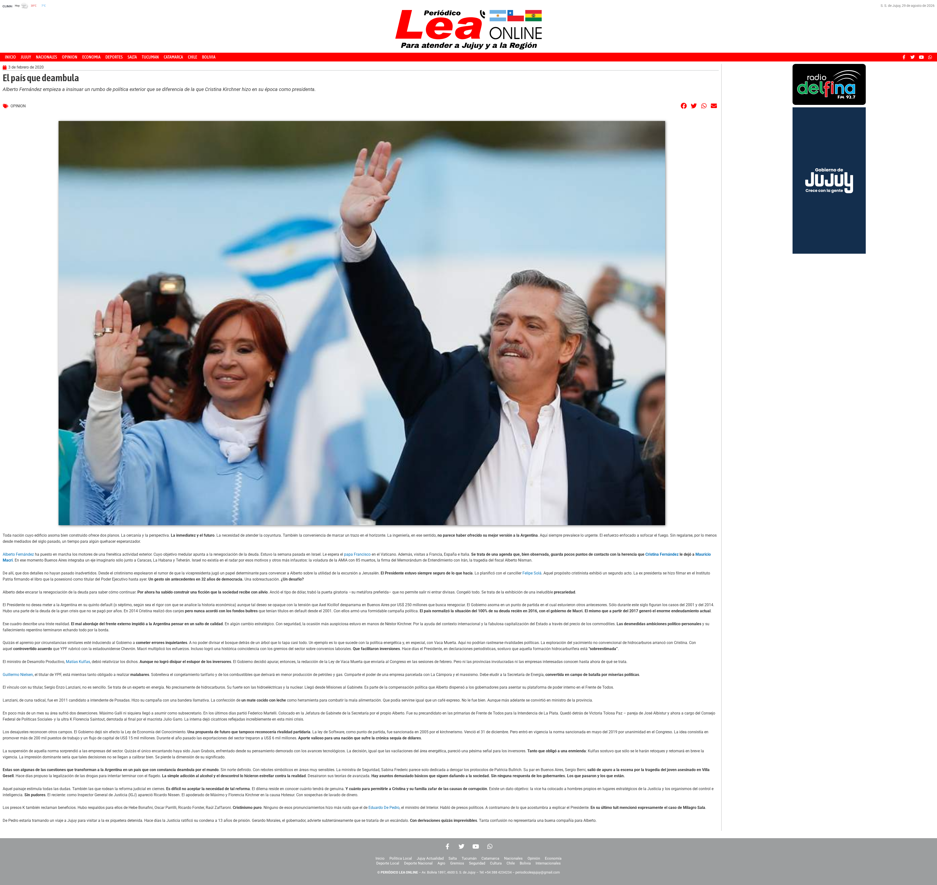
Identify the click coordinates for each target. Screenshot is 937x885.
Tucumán (469, 858)
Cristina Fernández (662, 554)
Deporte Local (387, 863)
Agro (441, 863)
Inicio (380, 858)
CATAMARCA (173, 57)
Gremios (457, 863)
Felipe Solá (531, 573)
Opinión (534, 858)
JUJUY (26, 57)
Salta (452, 858)
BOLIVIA (208, 57)
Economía (553, 858)
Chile (511, 863)
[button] (684, 105)
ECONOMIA (91, 57)
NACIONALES (46, 57)
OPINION (69, 57)
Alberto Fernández (18, 554)
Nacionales (513, 858)
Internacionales (548, 863)
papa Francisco (357, 554)
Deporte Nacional (418, 863)
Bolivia (525, 863)
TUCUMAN (150, 57)
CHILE (192, 57)
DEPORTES (114, 57)
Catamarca (490, 858)
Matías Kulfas (78, 661)
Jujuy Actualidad (430, 858)
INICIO (10, 57)
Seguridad (477, 863)
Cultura (496, 863)
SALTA (132, 57)
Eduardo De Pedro (383, 807)
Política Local (400, 858)
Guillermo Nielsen (18, 674)
